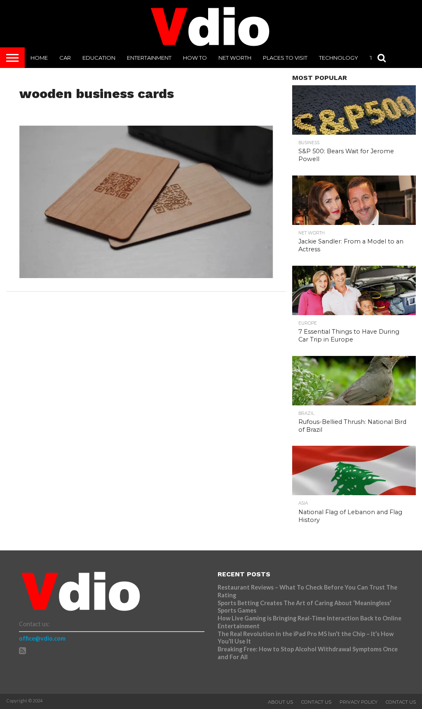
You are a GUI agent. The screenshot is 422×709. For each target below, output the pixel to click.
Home (39, 57)
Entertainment (149, 57)
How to (195, 57)
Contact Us (316, 702)
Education (98, 57)
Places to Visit (285, 57)
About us (280, 702)
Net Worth (234, 57)
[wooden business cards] (146, 275)
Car (65, 57)
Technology (338, 57)
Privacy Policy (358, 702)
